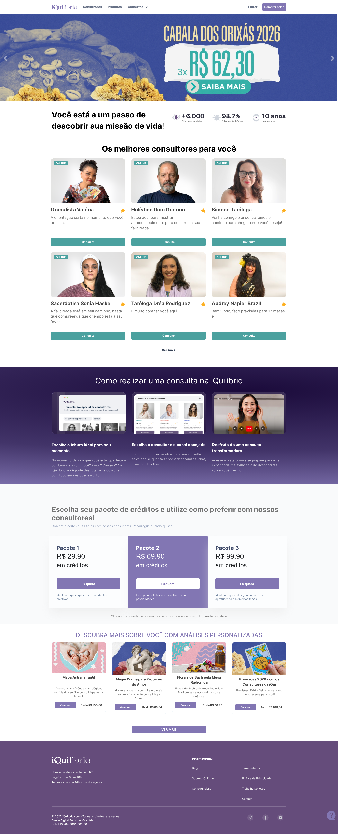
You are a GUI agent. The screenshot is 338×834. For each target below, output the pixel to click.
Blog (195, 768)
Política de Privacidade (256, 778)
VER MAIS (169, 729)
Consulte (88, 242)
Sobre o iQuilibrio (203, 778)
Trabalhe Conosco (253, 788)
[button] (138, 7)
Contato (247, 798)
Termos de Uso (251, 768)
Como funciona (201, 788)
